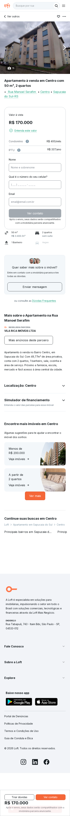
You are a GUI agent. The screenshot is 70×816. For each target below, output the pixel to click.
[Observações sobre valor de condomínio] (27, 141)
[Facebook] (46, 762)
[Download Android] (19, 702)
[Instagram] (23, 762)
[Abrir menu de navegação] (63, 5)
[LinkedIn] (35, 762)
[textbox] (36, 5)
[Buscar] (56, 6)
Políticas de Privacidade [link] (18, 723)
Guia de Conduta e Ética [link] (18, 738)
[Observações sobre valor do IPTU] (19, 150)
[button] (35, 47)
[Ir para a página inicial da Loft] (8, 6)
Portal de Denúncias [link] (16, 716)
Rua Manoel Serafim (22, 92)
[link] (28, 340)
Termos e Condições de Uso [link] (21, 730)
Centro (45, 92)
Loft (6, 524)
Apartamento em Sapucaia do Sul (32, 524)
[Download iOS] (46, 702)
